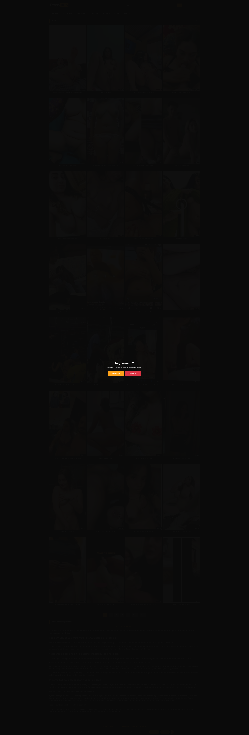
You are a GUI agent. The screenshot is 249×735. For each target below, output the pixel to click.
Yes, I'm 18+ (116, 373)
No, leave (132, 373)
